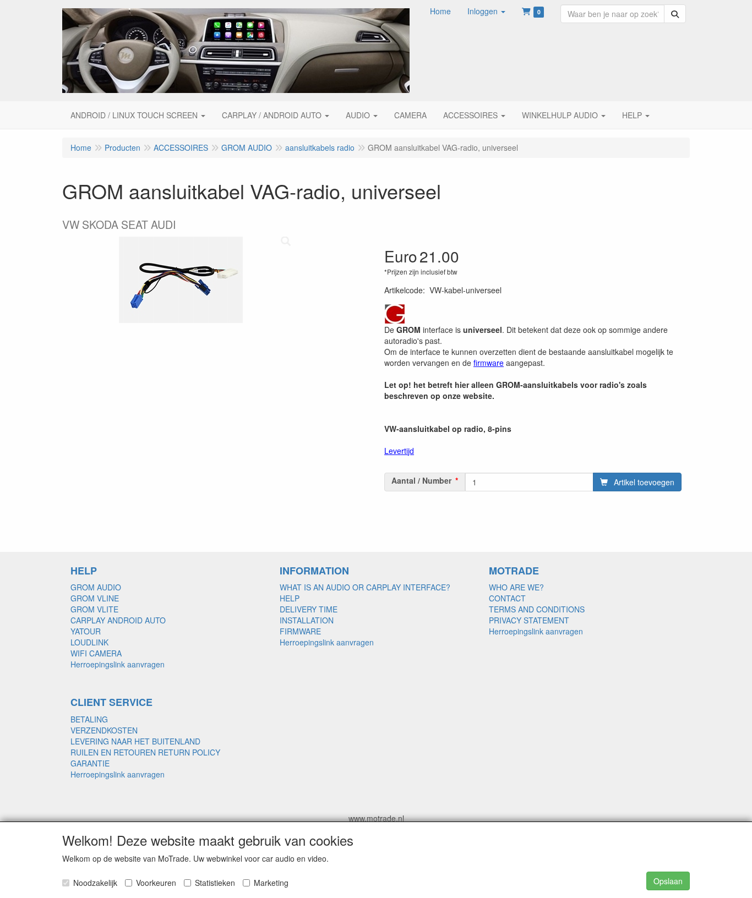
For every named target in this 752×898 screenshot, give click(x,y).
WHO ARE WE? (516, 587)
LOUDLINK (89, 642)
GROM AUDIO (95, 587)
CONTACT (507, 598)
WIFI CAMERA (96, 653)
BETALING (89, 719)
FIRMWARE (300, 631)
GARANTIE (90, 763)
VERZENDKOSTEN (104, 730)
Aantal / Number (421, 480)
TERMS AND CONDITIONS (537, 609)
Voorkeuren (156, 882)
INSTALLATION (307, 620)
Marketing (271, 882)
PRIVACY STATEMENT (529, 620)
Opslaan (668, 880)
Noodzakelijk (95, 882)
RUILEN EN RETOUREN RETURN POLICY (145, 752)
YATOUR (85, 631)
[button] (486, 11)
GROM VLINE (94, 598)
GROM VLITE (94, 609)
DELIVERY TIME (308, 609)
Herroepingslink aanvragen (117, 664)
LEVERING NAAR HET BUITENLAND (135, 741)
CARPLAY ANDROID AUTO (118, 620)
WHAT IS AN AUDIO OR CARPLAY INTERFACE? (365, 587)
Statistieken (215, 882)
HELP (289, 598)
